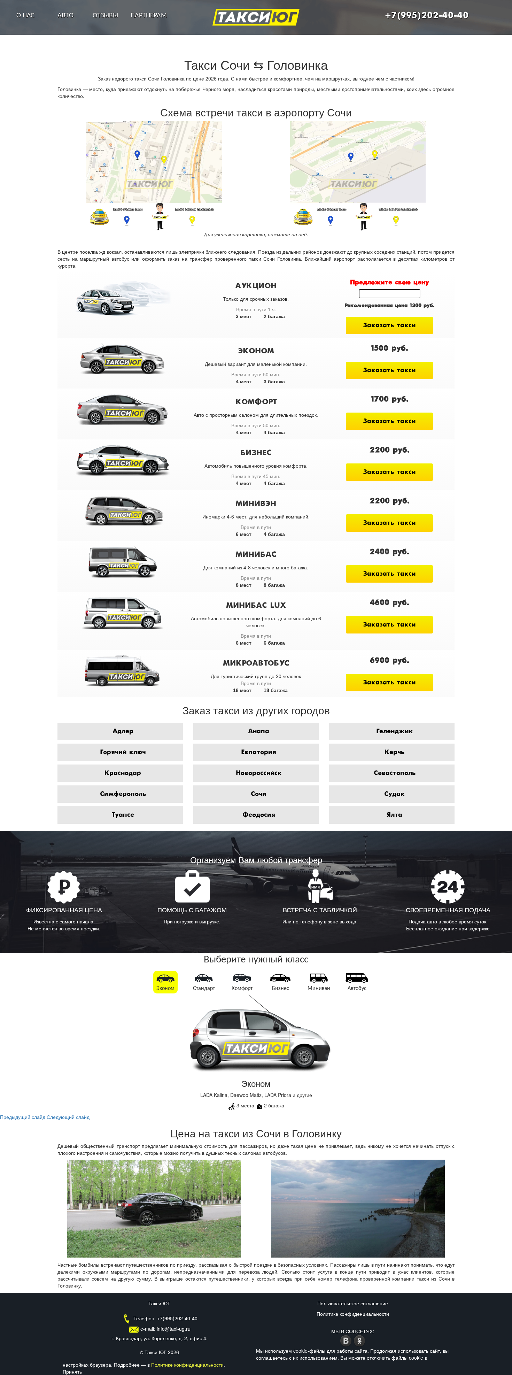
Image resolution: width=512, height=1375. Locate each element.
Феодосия (258, 815)
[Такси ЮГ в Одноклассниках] (360, 1339)
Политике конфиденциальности (187, 1364)
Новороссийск (259, 773)
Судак (394, 794)
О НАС (25, 15)
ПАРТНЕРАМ (149, 15)
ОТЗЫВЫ (105, 15)
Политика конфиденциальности (353, 1313)
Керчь (394, 752)
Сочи (258, 794)
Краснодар (122, 773)
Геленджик (394, 731)
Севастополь (395, 773)
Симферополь (123, 794)
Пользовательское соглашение (352, 1303)
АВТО (65, 15)
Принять (72, 1371)
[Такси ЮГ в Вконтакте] (347, 1339)
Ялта (394, 815)
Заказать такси (389, 325)
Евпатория (258, 752)
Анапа (258, 731)
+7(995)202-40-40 (426, 15)
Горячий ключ (123, 752)
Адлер (123, 731)
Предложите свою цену (389, 282)
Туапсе (122, 815)
